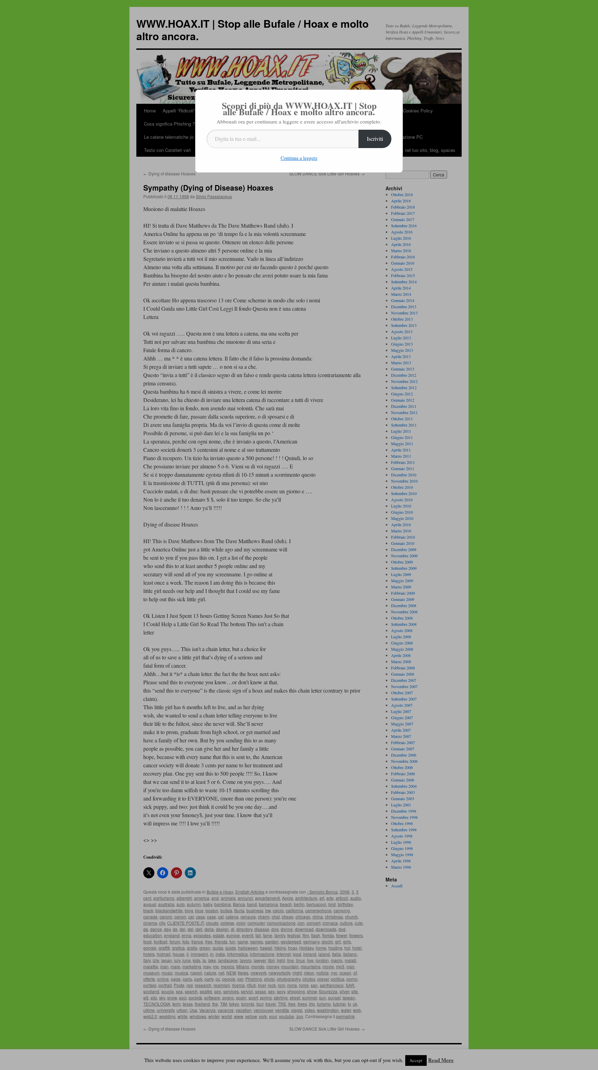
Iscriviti (375, 138)
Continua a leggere (299, 158)
